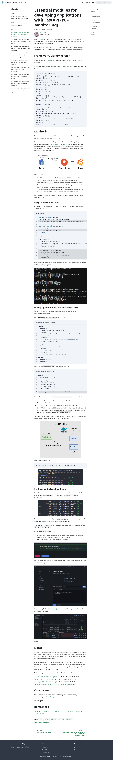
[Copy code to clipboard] (84, 73)
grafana (61, 719)
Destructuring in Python (17, 58)
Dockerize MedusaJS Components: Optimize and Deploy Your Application (20, 69)
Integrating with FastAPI (96, 17)
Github (44, 747)
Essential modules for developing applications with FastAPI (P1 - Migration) (20, 83)
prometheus (69, 719)
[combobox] (103, 2)
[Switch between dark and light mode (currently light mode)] (92, 2)
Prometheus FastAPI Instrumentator (59, 144)
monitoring (54, 719)
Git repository (54, 697)
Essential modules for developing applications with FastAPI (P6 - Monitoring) (20, 34)
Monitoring (93, 14)
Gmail (44, 750)
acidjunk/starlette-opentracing (46, 682)
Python (47, 60)
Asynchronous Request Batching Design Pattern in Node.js (20, 54)
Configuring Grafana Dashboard (95, 28)
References (93, 37)
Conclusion (93, 34)
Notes (92, 32)
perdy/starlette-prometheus (46, 679)
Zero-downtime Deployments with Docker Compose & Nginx (20, 89)
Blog (20, 2)
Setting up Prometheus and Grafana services (96, 22)
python (47, 719)
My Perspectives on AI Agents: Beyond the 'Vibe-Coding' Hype (19, 17)
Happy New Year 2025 (17, 25)
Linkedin (44, 752)
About (25, 2)
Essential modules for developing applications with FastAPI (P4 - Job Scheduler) (20, 48)
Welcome (13, 93)
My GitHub (85, 2)
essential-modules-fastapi (42, 722)
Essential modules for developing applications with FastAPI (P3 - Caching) (20, 62)
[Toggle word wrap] (81, 217)
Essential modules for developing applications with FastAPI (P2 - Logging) (20, 76)
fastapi (41, 719)
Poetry (70, 60)
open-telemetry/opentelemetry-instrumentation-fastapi (54, 684)
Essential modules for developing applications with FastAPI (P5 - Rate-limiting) (21, 41)
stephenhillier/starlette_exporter (47, 677)
